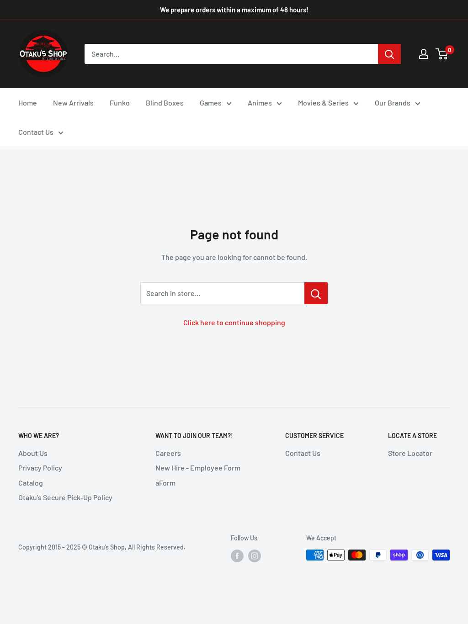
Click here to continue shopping (234, 322)
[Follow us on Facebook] (237, 556)
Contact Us (35, 131)
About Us (33, 453)
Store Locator (410, 453)
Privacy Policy (40, 467)
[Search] (389, 54)
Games (211, 102)
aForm (165, 482)
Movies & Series (323, 102)
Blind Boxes (165, 102)
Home (27, 102)
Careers (168, 453)
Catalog (30, 482)
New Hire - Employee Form (197, 467)
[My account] (423, 54)
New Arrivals (73, 102)
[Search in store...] (316, 293)
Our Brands (392, 102)
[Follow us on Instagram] (254, 556)
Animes (260, 102)
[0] (442, 53)
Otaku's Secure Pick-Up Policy (65, 497)
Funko (120, 102)
